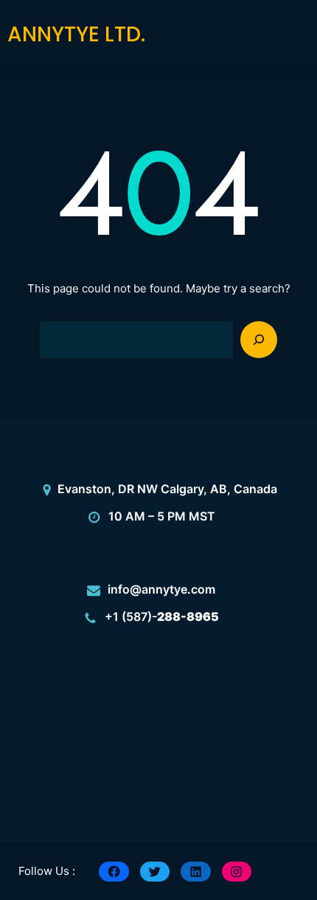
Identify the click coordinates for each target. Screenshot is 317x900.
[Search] (258, 339)
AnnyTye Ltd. (76, 34)
